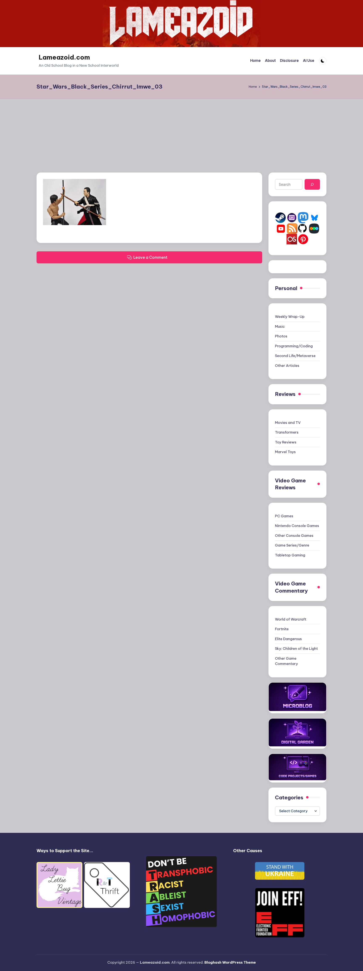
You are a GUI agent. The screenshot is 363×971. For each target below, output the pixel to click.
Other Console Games (294, 535)
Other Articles (287, 365)
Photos (281, 336)
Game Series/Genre (292, 545)
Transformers (287, 432)
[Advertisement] (181, 130)
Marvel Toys (285, 452)
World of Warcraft (290, 619)
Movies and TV (288, 422)
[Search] (312, 184)
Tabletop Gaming (290, 555)
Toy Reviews (285, 442)
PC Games (284, 516)
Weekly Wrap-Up (290, 316)
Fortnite (282, 629)
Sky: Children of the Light (296, 648)
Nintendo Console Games (297, 525)
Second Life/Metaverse (295, 355)
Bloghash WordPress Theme (230, 962)
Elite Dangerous (288, 639)
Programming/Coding (294, 346)
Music (280, 326)
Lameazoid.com (64, 57)
